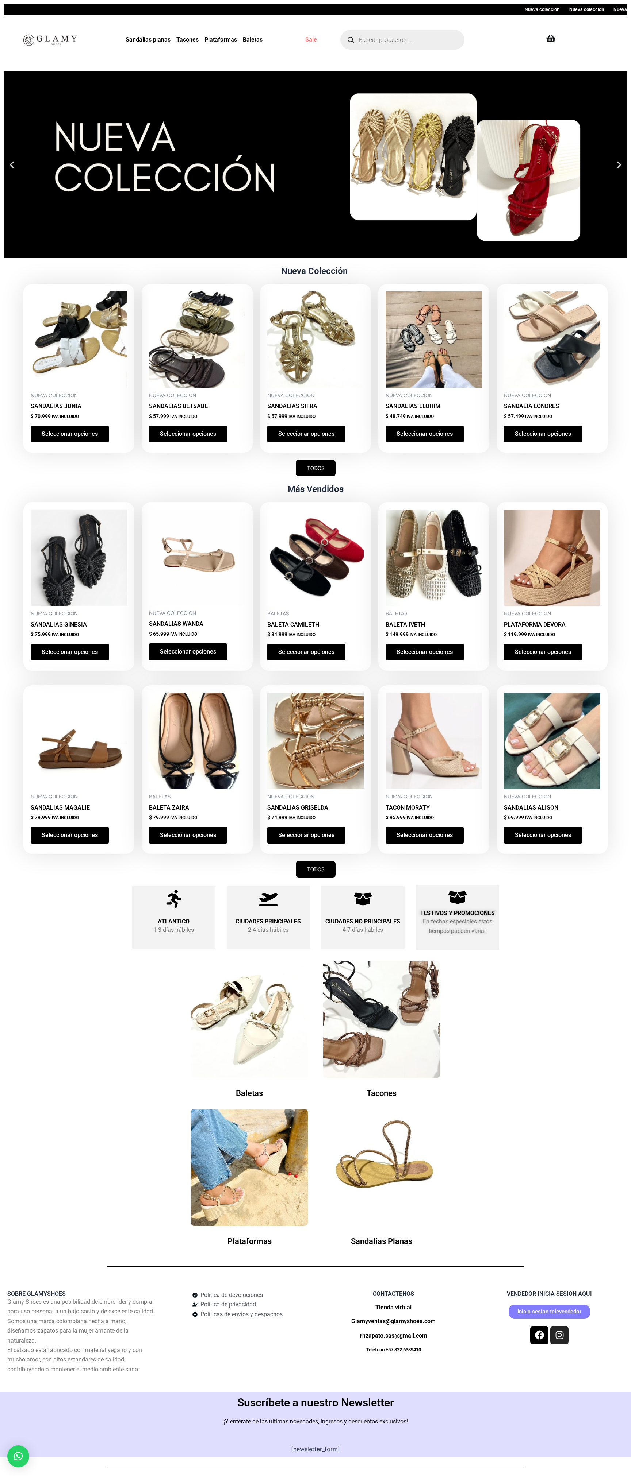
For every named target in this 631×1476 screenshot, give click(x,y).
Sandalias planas (148, 39)
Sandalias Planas (381, 1241)
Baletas (253, 39)
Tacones (187, 39)
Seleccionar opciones (70, 433)
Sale (311, 39)
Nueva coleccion (507, 9)
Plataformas (220, 39)
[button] (11, 165)
